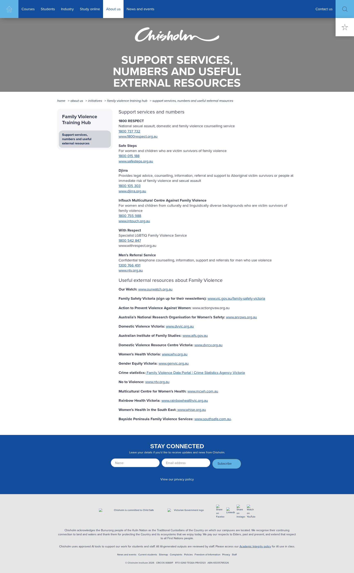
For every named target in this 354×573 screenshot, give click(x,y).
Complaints (176, 554)
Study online (90, 9)
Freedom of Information (207, 554)
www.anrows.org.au (241, 317)
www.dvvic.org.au (180, 326)
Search (345, 9)
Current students (147, 554)
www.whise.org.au (191, 409)
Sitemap (163, 554)
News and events (140, 9)
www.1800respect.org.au (138, 136)
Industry (67, 9)
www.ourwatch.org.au (155, 289)
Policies (188, 554)
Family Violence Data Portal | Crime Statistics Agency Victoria (195, 372)
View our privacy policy (177, 479)
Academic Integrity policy (255, 546)
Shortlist (345, 27)
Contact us (323, 9)
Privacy (226, 554)
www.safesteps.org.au (136, 161)
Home (9, 9)
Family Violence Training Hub (127, 100)
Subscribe (225, 463)
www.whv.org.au (174, 354)
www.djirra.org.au (132, 191)
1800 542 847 (130, 240)
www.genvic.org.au (174, 363)
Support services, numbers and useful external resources (192, 100)
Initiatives (95, 100)
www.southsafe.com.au (212, 419)
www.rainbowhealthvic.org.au (184, 400)
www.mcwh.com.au (202, 391)
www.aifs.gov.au (195, 335)
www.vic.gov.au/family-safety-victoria (236, 298)
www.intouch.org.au (134, 221)
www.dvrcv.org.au (208, 345)
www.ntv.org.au (131, 270)
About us (113, 9)
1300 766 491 (129, 265)
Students (48, 9)
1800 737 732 (129, 131)
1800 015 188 (129, 156)
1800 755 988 (130, 215)
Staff (234, 554)
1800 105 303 (130, 185)
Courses (28, 9)
